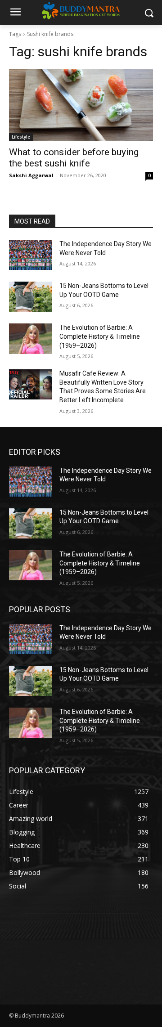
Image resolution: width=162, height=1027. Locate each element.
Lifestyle (21, 137)
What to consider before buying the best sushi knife (74, 158)
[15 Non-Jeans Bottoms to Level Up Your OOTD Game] (30, 297)
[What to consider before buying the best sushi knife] (81, 105)
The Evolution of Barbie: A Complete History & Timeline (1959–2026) (99, 336)
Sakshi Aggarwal (31, 175)
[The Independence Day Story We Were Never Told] (30, 255)
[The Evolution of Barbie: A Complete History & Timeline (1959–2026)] (30, 338)
